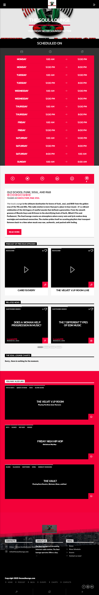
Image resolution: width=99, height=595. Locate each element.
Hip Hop (22, 427)
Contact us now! (75, 556)
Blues (8, 467)
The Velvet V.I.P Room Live (72, 290)
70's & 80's (10, 388)
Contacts (67, 582)
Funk (26, 198)
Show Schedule (75, 549)
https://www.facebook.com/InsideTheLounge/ (27, 547)
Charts (54, 582)
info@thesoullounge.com (18, 552)
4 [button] (58, 347)
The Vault (50, 481)
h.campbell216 (12, 339)
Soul (37, 198)
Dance (20, 198)
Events (71, 552)
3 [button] (52, 347)
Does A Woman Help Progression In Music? (26, 324)
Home (71, 546)
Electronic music (13, 309)
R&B (32, 198)
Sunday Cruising (45, 467)
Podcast (21, 582)
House (29, 427)
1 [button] (40, 347)
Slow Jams (39, 388)
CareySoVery (26, 290)
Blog (32, 582)
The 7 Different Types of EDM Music (73, 324)
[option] (26, 272)
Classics (16, 467)
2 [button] (46, 347)
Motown (26, 467)
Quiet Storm (22, 388)
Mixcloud (10, 251)
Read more (14, 231)
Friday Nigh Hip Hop (50, 441)
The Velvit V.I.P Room (50, 401)
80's (7, 427)
